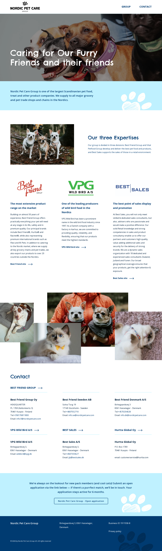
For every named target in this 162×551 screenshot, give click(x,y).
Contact (145, 6)
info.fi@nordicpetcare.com (28, 418)
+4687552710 (72, 411)
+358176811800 (21, 415)
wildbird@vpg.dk (24, 454)
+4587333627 (72, 454)
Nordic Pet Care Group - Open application (81, 501)
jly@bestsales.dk (76, 457)
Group (126, 6)
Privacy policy (115, 531)
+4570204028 (124, 411)
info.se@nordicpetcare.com (81, 415)
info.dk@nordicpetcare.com (133, 415)
